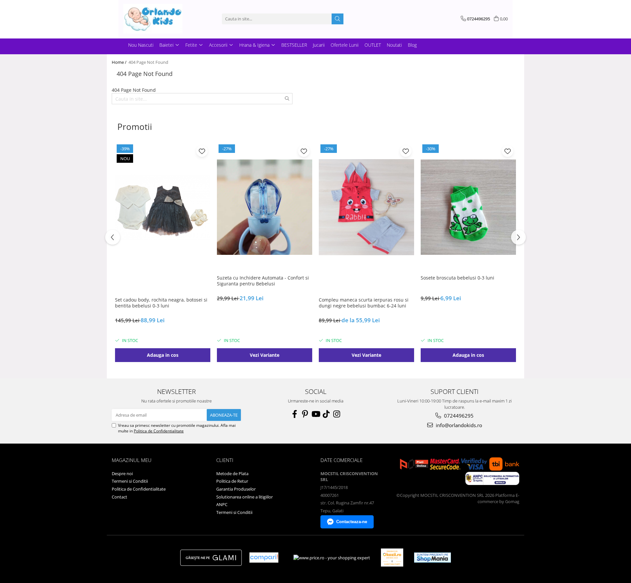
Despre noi (122, 473)
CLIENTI (224, 460)
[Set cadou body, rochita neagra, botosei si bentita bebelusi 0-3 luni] (162, 207)
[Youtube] (315, 414)
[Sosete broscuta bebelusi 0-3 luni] (468, 207)
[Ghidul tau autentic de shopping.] (263, 557)
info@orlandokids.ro (458, 425)
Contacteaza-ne (351, 521)
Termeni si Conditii (130, 481)
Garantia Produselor (236, 489)
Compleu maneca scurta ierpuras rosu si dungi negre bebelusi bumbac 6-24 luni (364, 303)
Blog (412, 45)
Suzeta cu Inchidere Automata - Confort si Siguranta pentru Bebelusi (263, 281)
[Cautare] (337, 18)
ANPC (221, 504)
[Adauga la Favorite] (202, 151)
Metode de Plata (232, 473)
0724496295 (458, 415)
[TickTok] (326, 414)
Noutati (394, 45)
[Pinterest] (305, 414)
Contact (119, 497)
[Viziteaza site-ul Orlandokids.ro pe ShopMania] (432, 557)
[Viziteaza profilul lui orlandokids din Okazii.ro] (392, 557)
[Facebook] (294, 414)
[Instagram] (336, 414)
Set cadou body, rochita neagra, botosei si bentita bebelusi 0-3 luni (161, 303)
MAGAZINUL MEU (132, 460)
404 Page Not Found (148, 62)
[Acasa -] (156, 19)
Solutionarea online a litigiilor (244, 497)
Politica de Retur (232, 481)
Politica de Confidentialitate (159, 431)
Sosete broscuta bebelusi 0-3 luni (457, 278)
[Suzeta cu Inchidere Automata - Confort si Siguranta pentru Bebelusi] (264, 207)
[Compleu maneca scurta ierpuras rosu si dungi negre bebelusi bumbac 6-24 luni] (366, 207)
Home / (120, 62)
